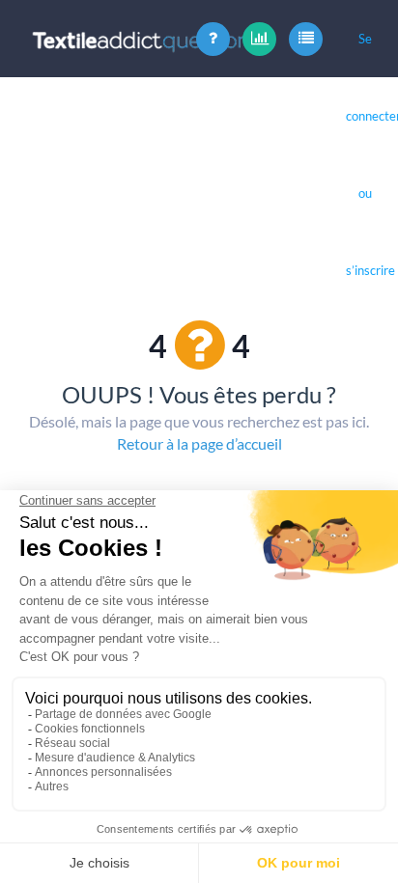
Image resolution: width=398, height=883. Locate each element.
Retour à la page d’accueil (199, 443)
